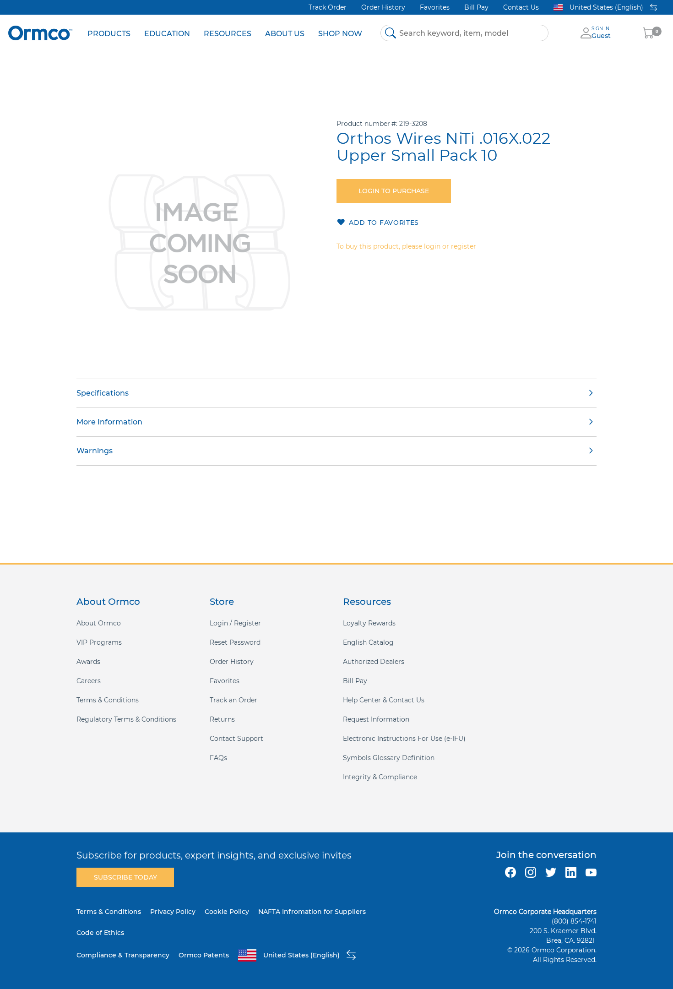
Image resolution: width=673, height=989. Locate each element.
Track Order (328, 7)
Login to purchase (393, 191)
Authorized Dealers (373, 662)
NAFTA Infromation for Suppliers (312, 911)
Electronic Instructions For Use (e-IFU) (404, 738)
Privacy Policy (172, 911)
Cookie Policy (227, 911)
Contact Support (236, 738)
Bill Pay (476, 7)
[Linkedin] (570, 872)
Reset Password (235, 642)
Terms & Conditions (107, 700)
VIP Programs (99, 642)
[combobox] (464, 33)
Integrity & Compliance (380, 777)
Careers (88, 681)
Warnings (94, 450)
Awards (88, 662)
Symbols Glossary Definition (388, 758)
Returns (222, 719)
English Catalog (368, 642)
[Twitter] (550, 872)
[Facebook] (510, 872)
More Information (109, 422)
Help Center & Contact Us (383, 700)
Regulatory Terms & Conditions (126, 719)
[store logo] (40, 33)
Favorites (435, 7)
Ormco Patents (204, 955)
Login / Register (235, 623)
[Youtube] (591, 872)
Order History (383, 7)
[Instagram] (530, 872)
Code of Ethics (100, 933)
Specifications (102, 393)
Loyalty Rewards (369, 623)
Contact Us (521, 7)
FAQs (218, 758)
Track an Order (233, 700)
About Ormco (98, 623)
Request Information (376, 719)
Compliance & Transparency (122, 955)
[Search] (390, 32)
